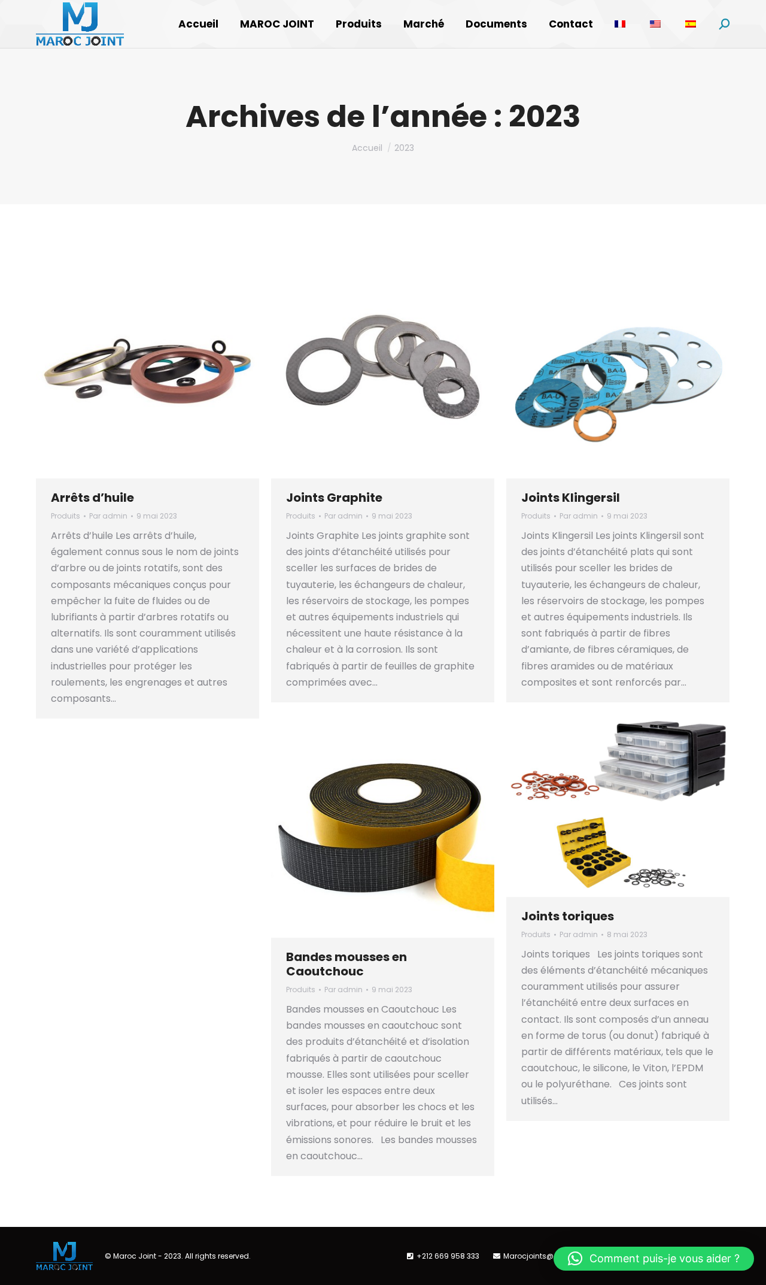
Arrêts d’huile (92, 497)
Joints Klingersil (570, 497)
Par (108, 516)
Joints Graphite (334, 497)
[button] (654, 1259)
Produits (65, 516)
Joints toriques (567, 916)
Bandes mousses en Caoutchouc (346, 964)
